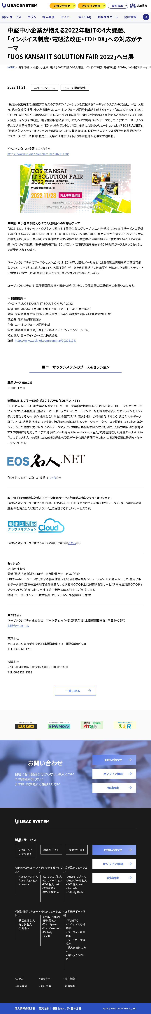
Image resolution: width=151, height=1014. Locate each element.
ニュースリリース (44, 87)
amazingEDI (51, 916)
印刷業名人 (50, 920)
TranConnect (52, 928)
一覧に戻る (73, 690)
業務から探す (77, 850)
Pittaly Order (76, 892)
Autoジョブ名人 (28, 880)
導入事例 (48, 17)
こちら (52, 477)
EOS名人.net (51, 884)
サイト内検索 (146, 17)
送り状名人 (49, 888)
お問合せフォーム (18, 625)
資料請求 (117, 6)
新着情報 (70, 986)
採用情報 (141, 5)
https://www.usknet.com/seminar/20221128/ (38, 154)
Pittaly (47, 932)
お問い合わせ (62, 6)
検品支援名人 (51, 892)
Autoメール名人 (28, 876)
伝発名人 (24, 928)
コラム (31, 17)
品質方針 (44, 1008)
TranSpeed (50, 924)
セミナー (66, 17)
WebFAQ (84, 17)
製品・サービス (11, 17)
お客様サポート (107, 17)
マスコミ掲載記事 (75, 87)
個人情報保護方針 (25, 1008)
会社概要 (46, 986)
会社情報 (130, 17)
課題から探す (51, 850)
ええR (46, 936)
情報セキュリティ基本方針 (66, 1008)
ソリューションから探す (25, 851)
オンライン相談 (91, 6)
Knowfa (24, 884)
